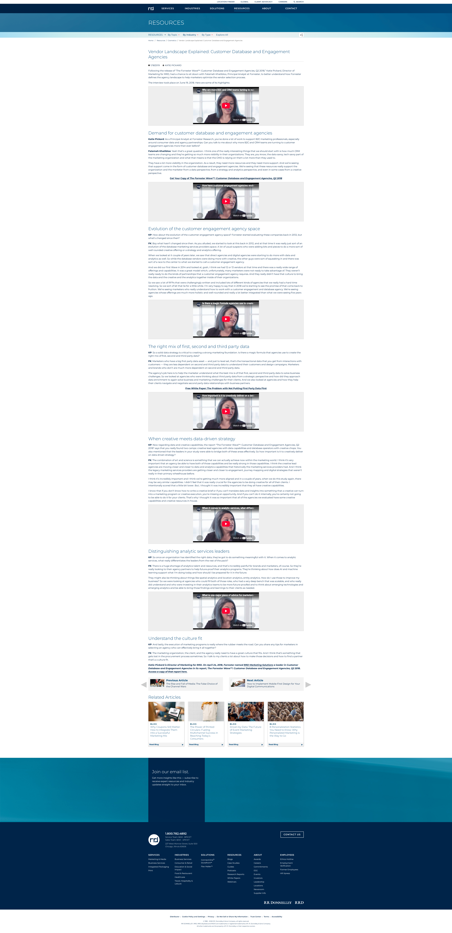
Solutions (207, 855)
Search (300, 2)
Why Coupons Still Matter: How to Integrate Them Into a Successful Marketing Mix (165, 731)
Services (153, 855)
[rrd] (151, 8)
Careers (283, 2)
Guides (230, 867)
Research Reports (235, 874)
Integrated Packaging (158, 867)
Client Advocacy (263, 2)
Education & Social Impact (183, 868)
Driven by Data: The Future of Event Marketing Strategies (245, 730)
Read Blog (166, 744)
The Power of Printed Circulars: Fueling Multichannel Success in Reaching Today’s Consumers (204, 733)
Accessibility (277, 917)
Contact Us (292, 834)
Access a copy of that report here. (167, 671)
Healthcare (180, 877)
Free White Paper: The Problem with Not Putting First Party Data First (226, 388)
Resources (155, 34)
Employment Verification (286, 864)
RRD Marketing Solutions (258, 665)
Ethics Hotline (286, 859)
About (258, 855)
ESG (256, 870)
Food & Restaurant (183, 873)
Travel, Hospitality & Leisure (184, 882)
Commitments (261, 867)
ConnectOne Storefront (207, 861)
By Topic (172, 34)
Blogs (230, 859)
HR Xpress (285, 873)
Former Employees (289, 869)
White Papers (233, 878)
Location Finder (226, 2)
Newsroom (259, 889)
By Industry (189, 34)
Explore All (222, 34)
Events (257, 874)
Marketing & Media (157, 859)
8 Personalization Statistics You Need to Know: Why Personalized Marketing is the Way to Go (285, 731)
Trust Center (255, 917)
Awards (257, 859)
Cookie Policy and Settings (193, 917)
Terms (266, 917)
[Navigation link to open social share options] (301, 35)
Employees (287, 855)
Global (244, 2)
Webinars (231, 882)
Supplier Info (260, 893)
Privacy (211, 917)
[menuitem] (167, 9)
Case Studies (233, 863)
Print (150, 870)
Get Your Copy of (226, 178)
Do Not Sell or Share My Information (232, 917)
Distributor (174, 917)
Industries (182, 855)
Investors (258, 878)
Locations (258, 885)
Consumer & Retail (183, 863)
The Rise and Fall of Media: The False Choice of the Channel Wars (191, 683)
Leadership (259, 882)
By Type (206, 34)
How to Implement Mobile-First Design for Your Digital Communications (273, 683)
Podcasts (231, 870)
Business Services (156, 863)
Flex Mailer (207, 866)
